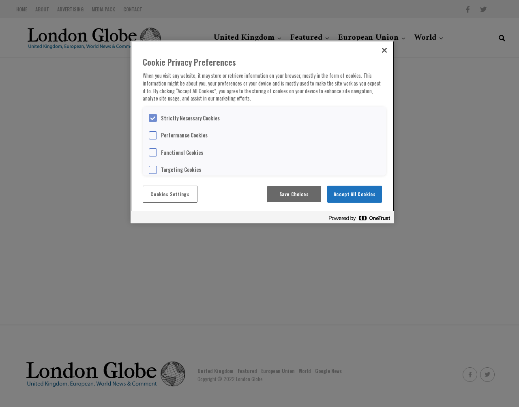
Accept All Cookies (354, 194)
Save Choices (294, 194)
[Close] (384, 50)
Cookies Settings (169, 194)
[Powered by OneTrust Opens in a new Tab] (359, 218)
